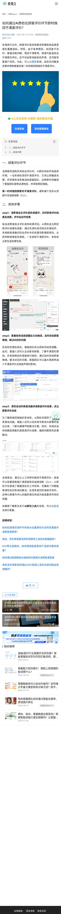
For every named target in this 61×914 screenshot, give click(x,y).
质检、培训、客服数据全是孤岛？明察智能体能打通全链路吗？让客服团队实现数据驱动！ (38, 716)
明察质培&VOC (46, 675)
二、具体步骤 (15, 152)
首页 (4, 14)
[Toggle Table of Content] (54, 141)
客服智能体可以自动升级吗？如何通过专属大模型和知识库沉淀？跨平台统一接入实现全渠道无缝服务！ (38, 685)
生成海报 (11, 594)
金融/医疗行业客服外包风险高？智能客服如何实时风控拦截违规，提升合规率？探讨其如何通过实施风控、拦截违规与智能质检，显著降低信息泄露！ (38, 655)
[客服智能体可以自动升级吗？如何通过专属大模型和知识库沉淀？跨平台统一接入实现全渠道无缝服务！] (10, 685)
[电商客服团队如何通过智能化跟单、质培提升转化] (10, 700)
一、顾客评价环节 (17, 147)
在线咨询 (19, 128)
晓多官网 (30, 911)
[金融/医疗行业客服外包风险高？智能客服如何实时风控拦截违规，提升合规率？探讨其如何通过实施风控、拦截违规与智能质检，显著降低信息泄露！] (10, 655)
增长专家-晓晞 (8, 34)
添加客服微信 (41, 128)
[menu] (56, 3)
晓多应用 (41, 911)
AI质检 (33, 61)
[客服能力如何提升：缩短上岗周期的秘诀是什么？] (10, 670)
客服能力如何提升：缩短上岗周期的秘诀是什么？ (38, 670)
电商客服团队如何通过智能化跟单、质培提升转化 (38, 700)
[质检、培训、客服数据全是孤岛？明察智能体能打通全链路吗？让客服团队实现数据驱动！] (10, 716)
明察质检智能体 (42, 34)
